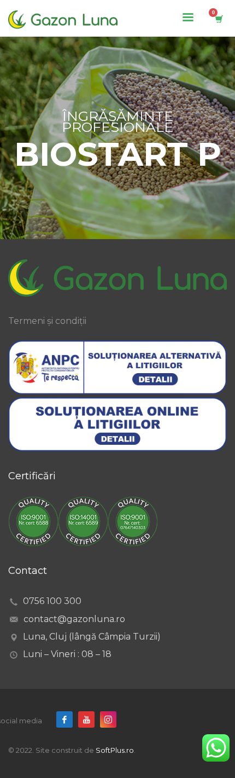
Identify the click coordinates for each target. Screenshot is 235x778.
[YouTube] (86, 719)
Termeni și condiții (47, 321)
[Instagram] (108, 719)
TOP (21, 679)
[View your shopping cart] (218, 18)
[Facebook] (64, 719)
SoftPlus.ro (115, 750)
